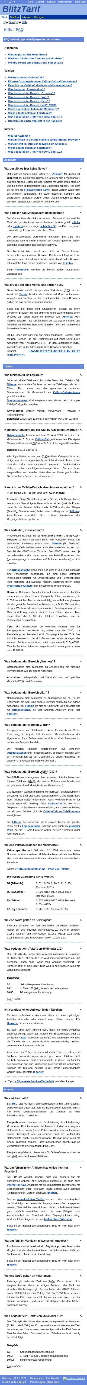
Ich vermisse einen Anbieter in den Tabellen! (35, 120)
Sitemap (40, 1)
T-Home (11, 384)
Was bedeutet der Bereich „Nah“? (28, 97)
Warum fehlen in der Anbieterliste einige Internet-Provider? (44, 139)
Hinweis (12, 1229)
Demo (23, 294)
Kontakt (51, 1)
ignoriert (38, 1071)
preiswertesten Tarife (37, 189)
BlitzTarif (21, 9)
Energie (39, 17)
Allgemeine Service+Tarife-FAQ (35, 1081)
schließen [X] (48, 226)
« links (76, 222)
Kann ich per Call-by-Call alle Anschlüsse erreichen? (40, 85)
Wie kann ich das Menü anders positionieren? (36, 58)
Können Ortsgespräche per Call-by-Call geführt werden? (42, 81)
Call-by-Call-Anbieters (66, 392)
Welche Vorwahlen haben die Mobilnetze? (33, 109)
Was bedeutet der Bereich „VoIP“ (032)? (32, 105)
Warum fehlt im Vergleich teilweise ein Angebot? (37, 143)
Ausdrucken (22, 269)
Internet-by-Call (16, 1184)
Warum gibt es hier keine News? (27, 54)
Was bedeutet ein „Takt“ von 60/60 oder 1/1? (35, 117)
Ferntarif (12, 713)
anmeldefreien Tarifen (31, 1199)
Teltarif (58, 174)
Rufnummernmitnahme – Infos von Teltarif (43, 869)
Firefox (68, 263)
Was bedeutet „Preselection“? (26, 89)
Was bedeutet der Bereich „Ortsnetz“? (31, 93)
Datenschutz (65, 1)
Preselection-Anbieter (20, 585)
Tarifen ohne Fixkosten (58, 1219)
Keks (42, 1382)
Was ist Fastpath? (19, 135)
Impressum (80, 1)
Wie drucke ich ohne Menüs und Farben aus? (35, 62)
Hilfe (30, 1)
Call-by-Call (42, 439)
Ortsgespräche (16, 435)
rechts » (18, 226)
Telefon (14, 17)
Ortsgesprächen (17, 752)
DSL (14, 1103)
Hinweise (12, 1023)
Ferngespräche (31, 826)
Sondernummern (17, 400)
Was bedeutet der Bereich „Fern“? (29, 101)
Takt (23, 1037)
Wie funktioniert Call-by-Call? (26, 77)
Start (4, 17)
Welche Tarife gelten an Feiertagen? (30, 113)
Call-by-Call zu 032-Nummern (61, 811)
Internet (26, 17)
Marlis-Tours (53, 1382)
